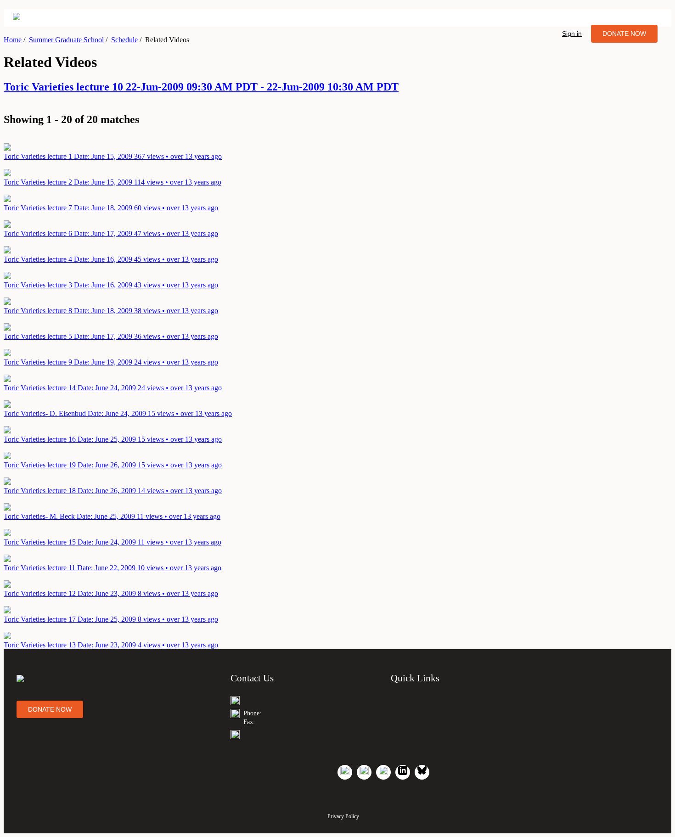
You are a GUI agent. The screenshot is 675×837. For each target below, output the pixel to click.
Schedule (124, 40)
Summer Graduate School (66, 40)
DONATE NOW (624, 33)
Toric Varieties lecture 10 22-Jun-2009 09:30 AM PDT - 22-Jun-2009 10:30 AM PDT (201, 87)
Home (13, 40)
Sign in (572, 33)
